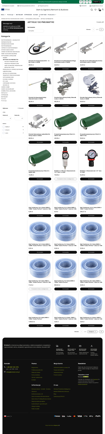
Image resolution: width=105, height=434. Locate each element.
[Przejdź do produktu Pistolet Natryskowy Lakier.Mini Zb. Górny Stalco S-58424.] (40, 121)
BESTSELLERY (4, 97)
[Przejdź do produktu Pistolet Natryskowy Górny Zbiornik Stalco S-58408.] (91, 84)
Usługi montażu (36, 406)
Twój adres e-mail (83, 374)
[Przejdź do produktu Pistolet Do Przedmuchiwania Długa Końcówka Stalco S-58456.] (65, 48)
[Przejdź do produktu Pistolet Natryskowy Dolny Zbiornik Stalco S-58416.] (65, 84)
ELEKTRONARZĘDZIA (6, 46)
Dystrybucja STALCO (59, 396)
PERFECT (7, 127)
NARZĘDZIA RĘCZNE (6, 42)
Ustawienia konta (58, 372)
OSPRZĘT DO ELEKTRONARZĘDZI (9, 48)
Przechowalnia (58, 375)
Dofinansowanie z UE (37, 394)
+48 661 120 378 (12, 367)
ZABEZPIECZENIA (7, 71)
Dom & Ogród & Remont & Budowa (52, 9)
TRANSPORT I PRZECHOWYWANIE (11, 75)
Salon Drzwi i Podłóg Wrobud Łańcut (41, 399)
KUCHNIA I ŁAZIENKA (8, 79)
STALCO (7, 130)
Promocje (4, 101)
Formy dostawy (36, 375)
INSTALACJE (4, 93)
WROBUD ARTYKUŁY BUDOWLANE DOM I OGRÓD (12, 18)
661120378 (83, 6)
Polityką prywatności (82, 384)
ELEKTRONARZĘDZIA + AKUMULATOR (10, 40)
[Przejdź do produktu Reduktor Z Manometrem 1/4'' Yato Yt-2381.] (91, 158)
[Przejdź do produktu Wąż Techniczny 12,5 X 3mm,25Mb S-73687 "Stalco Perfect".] (91, 194)
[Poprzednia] (3, 2)
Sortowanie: (31, 27)
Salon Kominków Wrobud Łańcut (40, 396)
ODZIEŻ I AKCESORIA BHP (7, 89)
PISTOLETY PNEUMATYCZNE (11, 61)
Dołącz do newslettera (85, 376)
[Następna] (101, 2)
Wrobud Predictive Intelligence (62, 389)
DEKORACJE (6, 85)
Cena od (5, 115)
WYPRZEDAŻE (4, 95)
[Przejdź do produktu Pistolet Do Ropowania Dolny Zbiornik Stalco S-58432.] (40, 84)
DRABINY (5, 57)
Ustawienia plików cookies (61, 367)
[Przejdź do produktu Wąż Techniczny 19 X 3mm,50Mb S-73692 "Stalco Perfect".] (65, 268)
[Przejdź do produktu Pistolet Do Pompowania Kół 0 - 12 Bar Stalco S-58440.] (40, 48)
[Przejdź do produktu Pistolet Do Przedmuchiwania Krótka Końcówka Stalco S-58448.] (91, 48)
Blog (55, 394)
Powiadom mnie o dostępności (65, 179)
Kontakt (34, 380)
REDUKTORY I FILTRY (9, 67)
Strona (88, 29)
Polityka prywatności (37, 370)
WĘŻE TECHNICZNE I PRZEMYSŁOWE (13, 65)
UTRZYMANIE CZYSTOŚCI (9, 83)
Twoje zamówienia (59, 370)
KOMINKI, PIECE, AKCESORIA (8, 91)
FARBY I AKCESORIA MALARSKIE (9, 54)
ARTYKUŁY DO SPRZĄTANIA (9, 73)
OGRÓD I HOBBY (5, 87)
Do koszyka (40, 69)
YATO (6, 133)
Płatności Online (36, 372)
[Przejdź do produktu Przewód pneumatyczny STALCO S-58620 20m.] (40, 158)
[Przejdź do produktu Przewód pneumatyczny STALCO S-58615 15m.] (91, 121)
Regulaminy (35, 367)
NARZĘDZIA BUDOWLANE (7, 44)
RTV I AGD (5, 81)
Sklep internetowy (52, 425)
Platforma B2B (35, 409)
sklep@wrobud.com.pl (97, 6)
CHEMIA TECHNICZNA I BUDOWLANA (10, 52)
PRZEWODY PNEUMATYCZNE (12, 63)
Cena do (16, 115)
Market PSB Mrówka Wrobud (61, 391)
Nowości (3, 99)
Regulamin (95, 379)
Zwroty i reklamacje (37, 377)
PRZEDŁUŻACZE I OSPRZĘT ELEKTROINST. (13, 69)
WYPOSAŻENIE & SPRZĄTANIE (32, 18)
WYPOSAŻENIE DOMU (8, 77)
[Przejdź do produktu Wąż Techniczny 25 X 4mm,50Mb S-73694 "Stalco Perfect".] (40, 304)
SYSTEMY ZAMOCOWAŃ (7, 50)
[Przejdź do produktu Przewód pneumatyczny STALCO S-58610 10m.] (65, 121)
